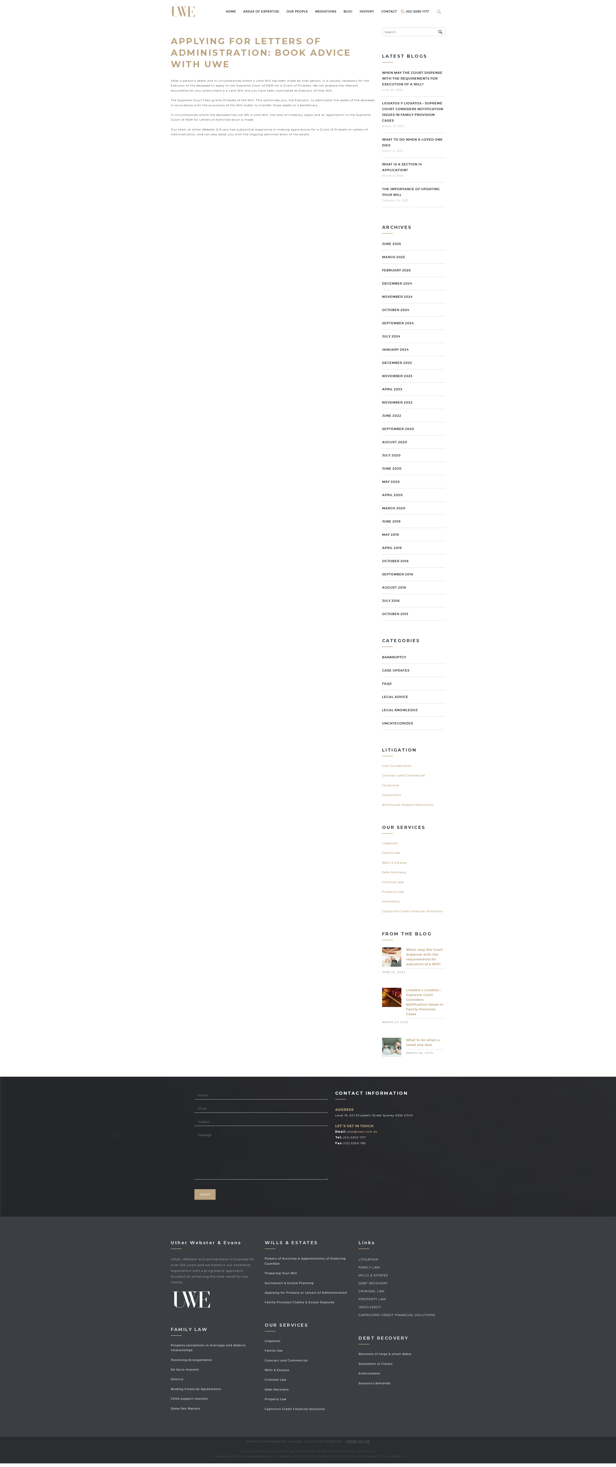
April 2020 (392, 495)
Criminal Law (393, 882)
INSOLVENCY (370, 1307)
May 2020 (391, 482)
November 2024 (397, 297)
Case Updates (396, 670)
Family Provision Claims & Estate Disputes (299, 1302)
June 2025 (391, 244)
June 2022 (391, 416)
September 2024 (398, 323)
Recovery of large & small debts (385, 1354)
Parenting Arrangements (191, 1360)
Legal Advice (395, 697)
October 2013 (395, 614)
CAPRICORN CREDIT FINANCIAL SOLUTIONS (397, 1315)
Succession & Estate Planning (289, 1283)
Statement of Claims (376, 1364)
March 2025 (393, 257)
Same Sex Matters (185, 1408)
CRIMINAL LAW (372, 1291)
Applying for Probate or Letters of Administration (306, 1292)
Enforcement (369, 1373)
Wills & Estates (394, 862)
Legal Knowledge (400, 710)
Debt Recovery (394, 872)
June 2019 (391, 521)
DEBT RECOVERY (373, 1283)
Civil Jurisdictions (396, 766)
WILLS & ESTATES (373, 1275)
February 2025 (396, 270)
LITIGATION (368, 1259)
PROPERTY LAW (372, 1299)
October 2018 (395, 561)
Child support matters (189, 1398)
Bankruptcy (394, 657)
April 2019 (392, 548)
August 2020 (394, 442)
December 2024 (397, 283)
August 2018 (394, 587)
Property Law (393, 892)
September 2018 (397, 574)
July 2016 (391, 601)
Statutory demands (375, 1383)
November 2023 (397, 376)
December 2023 (397, 363)
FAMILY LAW (369, 1267)
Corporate (390, 785)
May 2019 (390, 535)
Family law (391, 853)
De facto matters (185, 1369)
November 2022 (397, 402)
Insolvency (391, 901)
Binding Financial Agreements (196, 1389)
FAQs (387, 684)
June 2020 (392, 468)
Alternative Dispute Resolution (408, 805)
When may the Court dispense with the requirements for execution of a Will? (412, 78)
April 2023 (392, 389)
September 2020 (398, 429)
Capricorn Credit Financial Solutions (412, 911)
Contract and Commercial (403, 775)
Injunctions (391, 795)
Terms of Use (358, 1441)
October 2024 (395, 310)
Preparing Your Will (281, 1273)
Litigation (390, 843)
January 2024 (395, 350)
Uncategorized (397, 723)
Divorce (177, 1379)
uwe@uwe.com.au (362, 1131)
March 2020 (393, 508)
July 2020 (391, 455)
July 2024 (391, 336)
